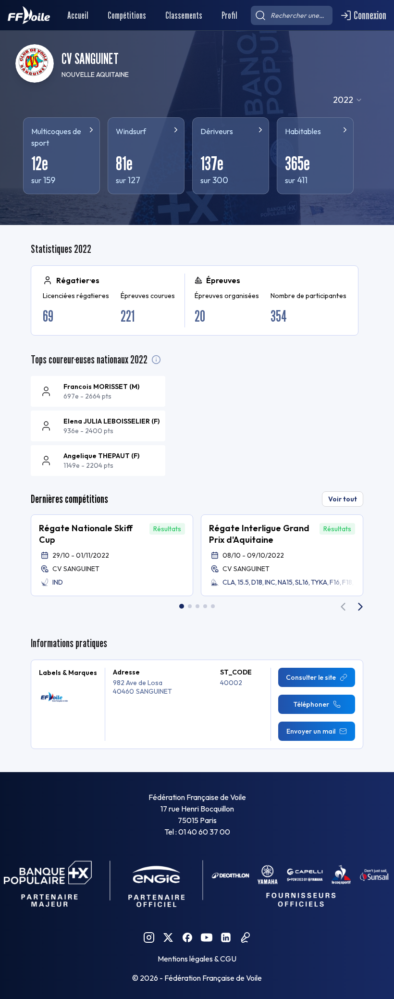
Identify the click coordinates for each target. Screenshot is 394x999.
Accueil (77, 15)
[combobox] (348, 100)
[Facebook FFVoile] (187, 937)
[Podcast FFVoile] (245, 937)
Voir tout (342, 499)
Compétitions (127, 15)
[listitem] (98, 391)
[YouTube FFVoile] (206, 937)
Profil (229, 15)
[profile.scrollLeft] (343, 606)
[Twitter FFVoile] (168, 937)
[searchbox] (291, 15)
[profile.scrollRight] (360, 606)
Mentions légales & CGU (197, 958)
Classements (183, 15)
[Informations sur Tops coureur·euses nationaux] (156, 359)
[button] (112, 555)
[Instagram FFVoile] (149, 937)
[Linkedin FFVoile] (226, 937)
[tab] (181, 606)
